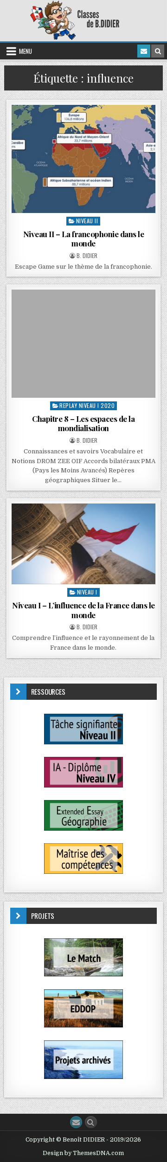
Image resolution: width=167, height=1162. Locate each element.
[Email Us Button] (76, 1122)
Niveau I (87, 592)
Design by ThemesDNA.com (83, 1153)
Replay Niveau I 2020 (87, 405)
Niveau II (87, 221)
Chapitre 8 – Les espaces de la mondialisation (83, 423)
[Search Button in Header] (157, 51)
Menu (25, 51)
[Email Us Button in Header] (143, 51)
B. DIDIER (87, 255)
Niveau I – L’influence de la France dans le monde (83, 610)
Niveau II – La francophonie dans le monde (83, 238)
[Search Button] (91, 1122)
